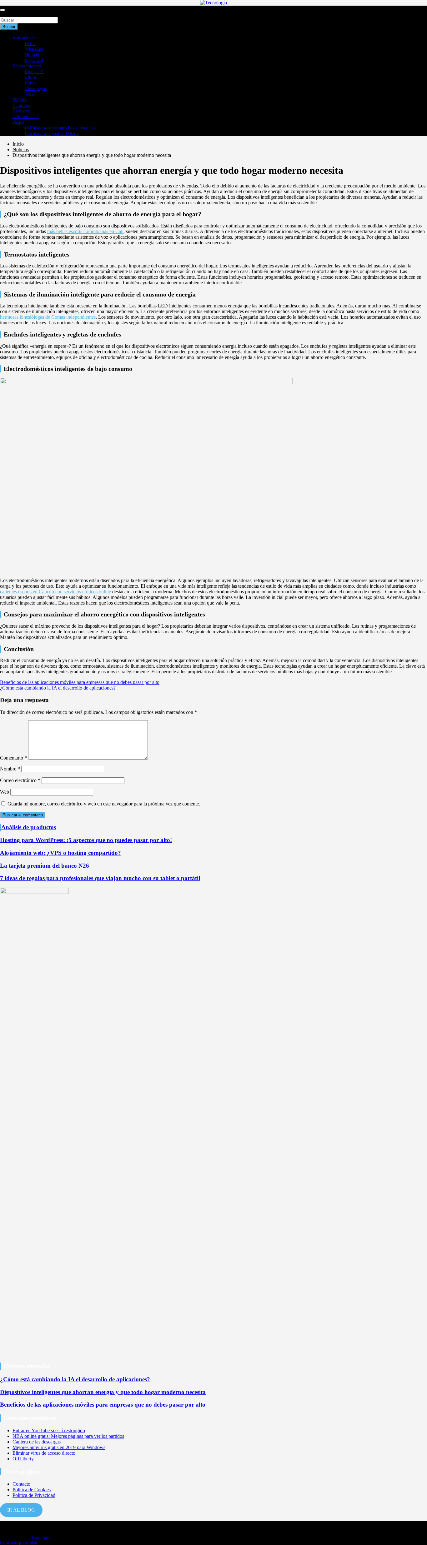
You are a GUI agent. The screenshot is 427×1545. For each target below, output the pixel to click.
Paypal (18, 122)
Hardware (21, 111)
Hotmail (32, 54)
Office (30, 43)
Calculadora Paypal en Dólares (52, 133)
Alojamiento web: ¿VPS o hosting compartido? (60, 853)
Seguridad (34, 60)
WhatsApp (34, 49)
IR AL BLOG (21, 1510)
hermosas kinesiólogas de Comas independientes (48, 317)
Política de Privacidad (34, 1495)
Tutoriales (21, 105)
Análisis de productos (28, 827)
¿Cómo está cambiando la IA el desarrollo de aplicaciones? (58, 687)
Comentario (13, 757)
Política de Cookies (32, 1489)
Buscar (7, 14)
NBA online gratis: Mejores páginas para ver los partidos (68, 1436)
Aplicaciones (24, 38)
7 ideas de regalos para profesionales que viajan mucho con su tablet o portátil (100, 878)
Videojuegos (36, 88)
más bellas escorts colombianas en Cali (85, 231)
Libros (31, 77)
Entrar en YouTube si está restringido (49, 1430)
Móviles (20, 99)
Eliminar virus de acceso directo (44, 1453)
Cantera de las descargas (37, 1441)
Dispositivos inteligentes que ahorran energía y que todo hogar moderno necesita (103, 1392)
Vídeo (30, 94)
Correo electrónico (20, 780)
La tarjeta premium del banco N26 (44, 865)
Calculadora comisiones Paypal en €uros (60, 128)
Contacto (21, 1484)
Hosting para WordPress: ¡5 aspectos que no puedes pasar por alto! (86, 840)
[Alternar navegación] (2, 10)
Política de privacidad (18, 1542)
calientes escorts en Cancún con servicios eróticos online (55, 591)
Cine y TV (34, 71)
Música (31, 83)
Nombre (10, 768)
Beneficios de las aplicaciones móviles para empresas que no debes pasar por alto (79, 682)
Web (4, 792)
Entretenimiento (27, 66)
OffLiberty (23, 1458)
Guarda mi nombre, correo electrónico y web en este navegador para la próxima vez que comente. (104, 803)
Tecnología (40, 1537)
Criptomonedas (26, 116)
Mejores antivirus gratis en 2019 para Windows (59, 1447)
